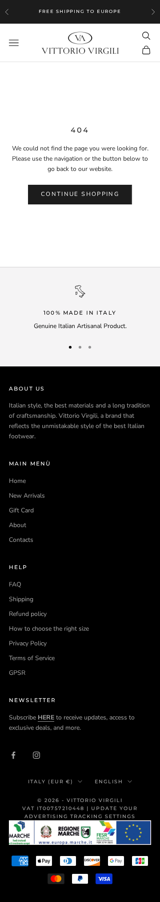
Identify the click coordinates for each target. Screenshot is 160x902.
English (109, 781)
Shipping (21, 599)
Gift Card (21, 510)
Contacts (21, 540)
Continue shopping (80, 194)
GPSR (17, 673)
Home (17, 481)
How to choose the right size (49, 628)
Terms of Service (32, 658)
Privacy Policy (28, 643)
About (17, 525)
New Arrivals (27, 495)
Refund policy (28, 614)
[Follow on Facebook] (13, 755)
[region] (80, 308)
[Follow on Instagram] (36, 755)
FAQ (15, 584)
